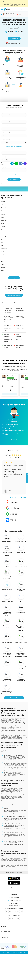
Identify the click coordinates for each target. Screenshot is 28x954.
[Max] (25, 163)
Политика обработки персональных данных (3, 948)
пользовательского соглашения (13, 183)
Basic (2, 223)
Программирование (17, 465)
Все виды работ (14, 697)
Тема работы (6, 126)
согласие (10, 184)
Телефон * (5, 157)
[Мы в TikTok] (18, 918)
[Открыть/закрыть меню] (1, 14)
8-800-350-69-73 (15, 897)
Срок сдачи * (6, 139)
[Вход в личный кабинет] (21, 9)
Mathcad (3, 255)
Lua (2, 261)
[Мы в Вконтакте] (9, 911)
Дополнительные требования (14, 146)
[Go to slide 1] (11, 439)
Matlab (3, 214)
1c (1, 230)
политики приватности (22, 183)
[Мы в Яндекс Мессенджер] (22, 911)
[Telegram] (12, 163)
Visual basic (4, 220)
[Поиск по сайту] (25, 9)
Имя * (4, 150)
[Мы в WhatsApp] (15, 911)
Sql (2, 242)
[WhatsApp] (16, 163)
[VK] (21, 163)
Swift (2, 258)
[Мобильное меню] (2, 9)
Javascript (3, 236)
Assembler (4, 208)
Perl (2, 204)
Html (2, 270)
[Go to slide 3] (14, 439)
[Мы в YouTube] (15, 918)
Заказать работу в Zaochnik (14, 295)
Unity (2, 264)
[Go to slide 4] (16, 439)
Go (2, 245)
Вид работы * (6, 112)
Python (3, 201)
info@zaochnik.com (15, 900)
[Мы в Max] (18, 911)
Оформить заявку (14, 38)
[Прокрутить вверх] (2, 952)
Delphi (3, 226)
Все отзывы (23, 497)
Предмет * (5, 119)
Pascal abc (4, 248)
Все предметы (14, 278)
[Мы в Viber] (12, 911)
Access (3, 267)
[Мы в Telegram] (6, 911)
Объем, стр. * (6, 132)
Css (2, 211)
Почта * (5, 167)
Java (2, 233)
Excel (2, 217)
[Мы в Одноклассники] (12, 918)
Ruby (2, 273)
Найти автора (10, 394)
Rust (2, 251)
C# (2, 239)
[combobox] (14, 115)
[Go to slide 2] (13, 439)
